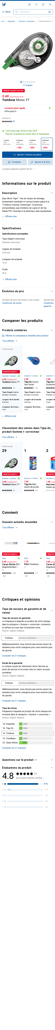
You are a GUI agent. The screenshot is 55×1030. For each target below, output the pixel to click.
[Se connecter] (36, 4)
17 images (27, 85)
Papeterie (11, 21)
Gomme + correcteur (27, 21)
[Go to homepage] (4, 4)
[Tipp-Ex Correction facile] (33, 368)
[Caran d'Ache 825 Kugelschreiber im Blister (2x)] (11, 556)
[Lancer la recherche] (16, 12)
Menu (8, 12)
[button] (27, 132)
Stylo (4, 558)
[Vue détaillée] (27, 644)
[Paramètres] (29, 4)
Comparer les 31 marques (14, 655)
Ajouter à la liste (42, 162)
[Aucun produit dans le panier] (50, 4)
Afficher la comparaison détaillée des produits (26, 335)
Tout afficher (8, 341)
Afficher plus (11, 216)
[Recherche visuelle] (49, 11)
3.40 (5, 96)
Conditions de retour (11, 303)
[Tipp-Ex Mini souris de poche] (33, 467)
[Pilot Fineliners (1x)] (33, 556)
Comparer (16, 162)
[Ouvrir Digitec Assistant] (43, 4)
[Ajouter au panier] (4, 576)
